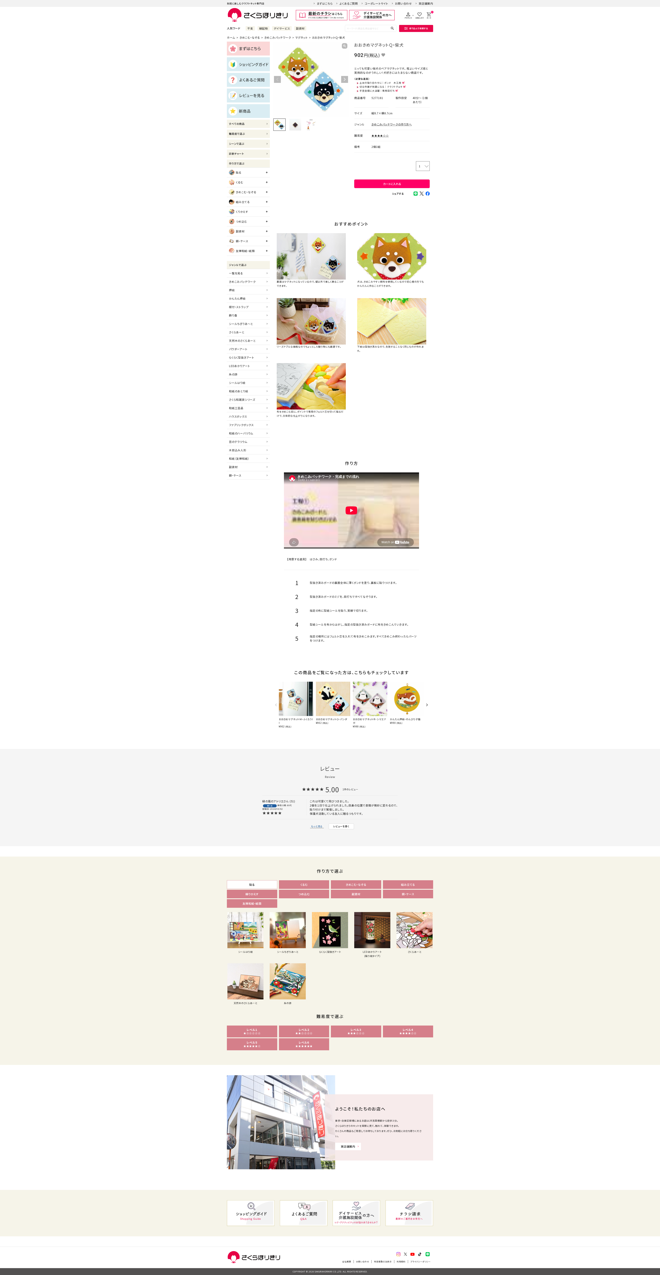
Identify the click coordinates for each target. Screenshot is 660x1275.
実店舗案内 (426, 3)
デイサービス (282, 28)
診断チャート (236, 153)
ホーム (231, 37)
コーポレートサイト (376, 3)
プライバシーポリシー (420, 1261)
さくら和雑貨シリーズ (242, 399)
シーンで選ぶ (236, 143)
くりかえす (242, 212)
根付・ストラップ (239, 307)
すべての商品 (237, 124)
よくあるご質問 (348, 3)
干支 (250, 28)
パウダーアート (238, 349)
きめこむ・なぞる (250, 37)
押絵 (232, 290)
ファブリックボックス (241, 425)
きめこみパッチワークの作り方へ (391, 124)
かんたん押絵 (237, 298)
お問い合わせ (403, 3)
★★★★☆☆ (380, 135)
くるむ (239, 182)
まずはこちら (325, 3)
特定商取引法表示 (383, 1261)
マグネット (301, 37)
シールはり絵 (237, 383)
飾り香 (233, 315)
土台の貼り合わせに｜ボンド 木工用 (380, 82)
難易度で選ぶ (237, 133)
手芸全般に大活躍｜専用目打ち (377, 90)
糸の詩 (233, 374)
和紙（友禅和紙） (239, 458)
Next (344, 79)
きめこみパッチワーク (277, 37)
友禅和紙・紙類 (245, 251)
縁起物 (263, 28)
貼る (238, 172)
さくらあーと (236, 332)
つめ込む (241, 221)
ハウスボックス (238, 416)
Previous (277, 79)
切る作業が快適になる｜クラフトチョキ (381, 86)
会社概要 (346, 1261)
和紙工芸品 (236, 408)
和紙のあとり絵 (238, 391)
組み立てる (243, 202)
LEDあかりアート (239, 366)
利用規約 (401, 1261)
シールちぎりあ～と (241, 324)
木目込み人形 (237, 450)
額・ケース (242, 241)
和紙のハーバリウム (241, 433)
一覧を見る (236, 273)
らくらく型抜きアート (241, 357)
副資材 (300, 28)
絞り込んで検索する (418, 28)
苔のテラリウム (238, 442)
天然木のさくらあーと (242, 341)
